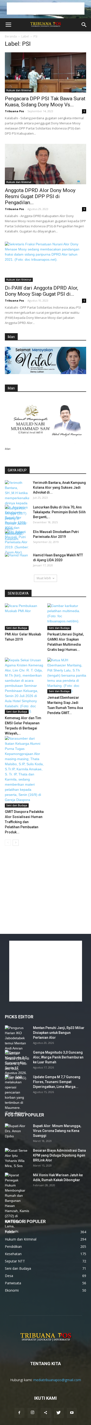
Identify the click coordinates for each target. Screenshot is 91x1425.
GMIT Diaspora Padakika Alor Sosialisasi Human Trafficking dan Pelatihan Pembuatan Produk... (24, 822)
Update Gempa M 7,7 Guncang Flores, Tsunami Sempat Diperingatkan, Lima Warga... (56, 1082)
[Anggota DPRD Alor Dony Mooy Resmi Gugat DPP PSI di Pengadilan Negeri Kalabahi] (45, 164)
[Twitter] (59, 1413)
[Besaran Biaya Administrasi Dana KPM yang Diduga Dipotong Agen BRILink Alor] (17, 1158)
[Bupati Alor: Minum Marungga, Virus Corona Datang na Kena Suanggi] (17, 1131)
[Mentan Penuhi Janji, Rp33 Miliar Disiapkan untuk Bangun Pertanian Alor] (17, 1048)
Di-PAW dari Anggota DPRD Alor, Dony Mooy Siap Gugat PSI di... (41, 291)
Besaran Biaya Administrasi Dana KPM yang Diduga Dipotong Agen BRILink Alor (59, 1155)
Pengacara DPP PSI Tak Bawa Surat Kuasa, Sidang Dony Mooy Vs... (45, 102)
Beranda (11, 36)
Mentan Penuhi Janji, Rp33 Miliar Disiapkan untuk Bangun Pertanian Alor (58, 1032)
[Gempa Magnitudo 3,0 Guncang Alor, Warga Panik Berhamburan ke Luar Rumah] (17, 1065)
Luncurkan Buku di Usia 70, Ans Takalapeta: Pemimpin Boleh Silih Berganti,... (59, 512)
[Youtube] (72, 1413)
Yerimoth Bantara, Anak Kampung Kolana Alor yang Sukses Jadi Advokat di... (59, 487)
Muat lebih (44, 578)
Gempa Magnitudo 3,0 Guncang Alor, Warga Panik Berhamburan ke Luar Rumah (58, 1057)
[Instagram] (32, 1413)
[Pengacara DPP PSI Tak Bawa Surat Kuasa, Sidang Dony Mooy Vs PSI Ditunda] (45, 72)
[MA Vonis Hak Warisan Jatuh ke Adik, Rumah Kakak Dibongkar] (17, 1203)
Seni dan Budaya (16, 628)
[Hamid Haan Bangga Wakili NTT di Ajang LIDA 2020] (17, 561)
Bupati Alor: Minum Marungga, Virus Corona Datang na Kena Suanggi (57, 1131)
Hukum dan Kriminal (18, 90)
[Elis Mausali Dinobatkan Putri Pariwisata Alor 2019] (17, 542)
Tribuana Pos (14, 111)
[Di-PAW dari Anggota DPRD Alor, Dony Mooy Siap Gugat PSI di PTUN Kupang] (45, 262)
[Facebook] (19, 1413)
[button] (84, 24)
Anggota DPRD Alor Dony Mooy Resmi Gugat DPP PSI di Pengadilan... (40, 196)
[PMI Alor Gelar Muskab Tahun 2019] (24, 616)
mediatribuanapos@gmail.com (57, 1380)
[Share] (45, 1413)
